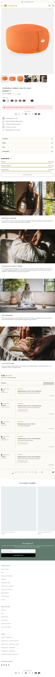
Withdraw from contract (7, 586)
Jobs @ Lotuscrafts (6, 623)
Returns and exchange (6, 576)
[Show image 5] (35, 78)
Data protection (5, 593)
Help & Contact (5, 569)
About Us (3, 610)
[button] (13, 472)
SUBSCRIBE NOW (18, 555)
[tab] (48, 383)
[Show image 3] (20, 78)
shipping (19, 94)
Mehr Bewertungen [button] (22, 410)
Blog (2, 613)
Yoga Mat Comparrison (7, 637)
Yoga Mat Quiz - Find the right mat (9, 641)
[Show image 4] (28, 78)
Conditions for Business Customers (10, 654)
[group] (9, 375)
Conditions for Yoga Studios (8, 651)
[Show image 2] (12, 78)
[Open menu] (2, 6)
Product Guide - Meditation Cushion (10, 644)
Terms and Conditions (6, 589)
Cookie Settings (5, 596)
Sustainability (4, 617)
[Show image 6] (43, 78)
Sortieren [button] (3, 383)
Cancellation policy (6, 582)
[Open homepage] (10, 5)
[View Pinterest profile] (6, 665)
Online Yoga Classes (6, 627)
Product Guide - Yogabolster (8, 647)
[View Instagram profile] (4, 665)
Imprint (3, 599)
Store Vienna (4, 620)
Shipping (3, 579)
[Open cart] (53, 6)
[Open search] (49, 6)
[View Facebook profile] (1, 665)
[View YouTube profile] (8, 665)
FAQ (2, 572)
